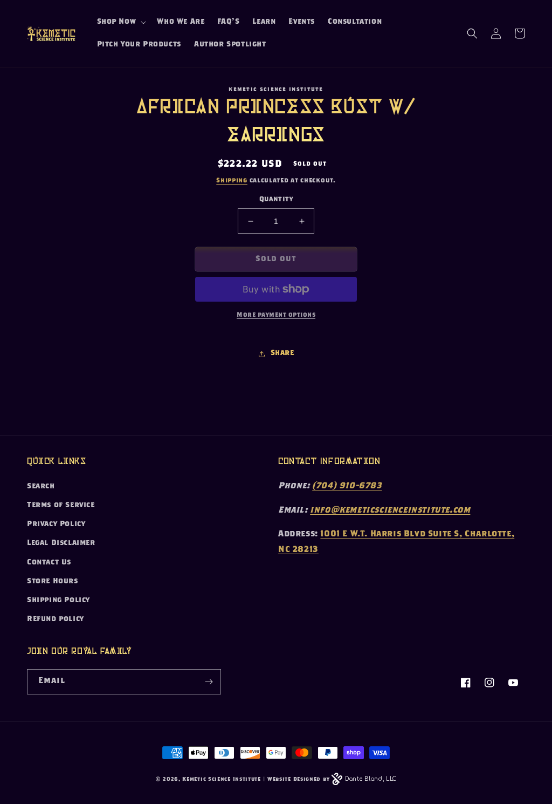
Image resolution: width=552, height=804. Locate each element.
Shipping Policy (58, 600)
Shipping (231, 180)
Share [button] (282, 353)
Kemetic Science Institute (221, 780)
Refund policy (55, 619)
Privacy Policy (56, 524)
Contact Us (49, 563)
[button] (121, 22)
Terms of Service (61, 505)
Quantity (276, 200)
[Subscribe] (208, 681)
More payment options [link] (276, 315)
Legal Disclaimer (61, 543)
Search (41, 486)
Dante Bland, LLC (371, 779)
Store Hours (52, 581)
